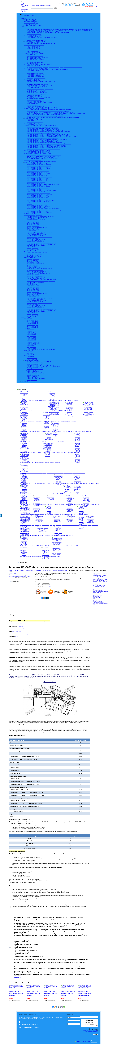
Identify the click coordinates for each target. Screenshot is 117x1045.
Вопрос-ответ (48, 5)
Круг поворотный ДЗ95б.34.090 (35, 241)
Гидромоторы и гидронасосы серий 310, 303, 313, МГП (42, 31)
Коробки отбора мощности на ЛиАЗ (38, 179)
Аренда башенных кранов (35, 372)
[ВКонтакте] (42, 598)
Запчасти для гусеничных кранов (34, 41)
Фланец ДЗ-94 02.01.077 (33, 229)
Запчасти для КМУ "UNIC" (34, 72)
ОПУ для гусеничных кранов (35, 59)
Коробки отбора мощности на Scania (38, 168)
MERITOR (29, 204)
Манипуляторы (29, 350)
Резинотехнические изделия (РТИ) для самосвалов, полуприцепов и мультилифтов (52, 136)
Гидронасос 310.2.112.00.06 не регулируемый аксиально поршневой (68, 993)
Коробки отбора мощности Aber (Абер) (38, 206)
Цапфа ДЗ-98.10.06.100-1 (33, 223)
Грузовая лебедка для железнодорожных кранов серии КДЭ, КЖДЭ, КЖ (48, 111)
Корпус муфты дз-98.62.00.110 (35, 235)
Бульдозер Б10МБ (31, 347)
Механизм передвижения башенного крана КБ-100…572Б (44, 155)
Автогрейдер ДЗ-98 (29, 257)
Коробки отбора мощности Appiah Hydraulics (41, 212)
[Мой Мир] (45, 598)
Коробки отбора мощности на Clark (38, 197)
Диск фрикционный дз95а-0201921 (37, 227)
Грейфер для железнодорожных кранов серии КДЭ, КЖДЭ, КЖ (45, 116)
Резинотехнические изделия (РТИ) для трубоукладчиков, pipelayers (47, 135)
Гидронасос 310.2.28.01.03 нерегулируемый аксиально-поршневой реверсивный (84, 993)
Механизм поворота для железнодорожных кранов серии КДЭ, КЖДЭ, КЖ (49, 109)
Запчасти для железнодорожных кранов (36, 108)
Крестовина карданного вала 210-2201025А (39, 237)
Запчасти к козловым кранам (33, 35)
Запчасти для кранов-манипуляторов (35, 68)
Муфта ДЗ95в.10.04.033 (33, 249)
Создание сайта (94, 1041)
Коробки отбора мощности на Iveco (38, 171)
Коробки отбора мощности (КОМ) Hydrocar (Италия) (43, 184)
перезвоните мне (89, 6)
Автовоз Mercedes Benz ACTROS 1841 (37, 252)
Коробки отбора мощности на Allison (38, 199)
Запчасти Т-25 (31, 120)
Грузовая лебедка (32, 105)
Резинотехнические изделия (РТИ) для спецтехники (40, 125)
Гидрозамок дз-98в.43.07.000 (35, 233)
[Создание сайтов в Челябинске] (82, 1041)
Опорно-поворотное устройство (34, 53)
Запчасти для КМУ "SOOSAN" (35, 76)
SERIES (29, 202)
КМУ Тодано (30, 351)
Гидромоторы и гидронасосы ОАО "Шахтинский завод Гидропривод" (48, 32)
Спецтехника (25, 317)
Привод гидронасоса (33, 80)
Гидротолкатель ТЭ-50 (33, 50)
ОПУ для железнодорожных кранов (37, 57)
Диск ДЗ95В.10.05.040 (32, 228)
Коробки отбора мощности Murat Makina (39, 201)
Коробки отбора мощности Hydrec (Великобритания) (43, 208)
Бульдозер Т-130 (31, 329)
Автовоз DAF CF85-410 (33, 255)
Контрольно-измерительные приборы (38, 97)
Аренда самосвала (33, 375)
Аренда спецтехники (30, 370)
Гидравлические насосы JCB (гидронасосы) (40, 216)
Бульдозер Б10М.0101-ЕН (33, 342)
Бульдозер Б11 (31, 345)
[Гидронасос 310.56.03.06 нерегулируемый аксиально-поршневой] (51, 987)
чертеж (14, 573)
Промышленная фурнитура (32, 160)
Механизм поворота (33, 87)
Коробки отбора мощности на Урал (37, 180)
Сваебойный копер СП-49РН (35, 369)
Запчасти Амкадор (30, 213)
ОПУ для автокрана (33, 54)
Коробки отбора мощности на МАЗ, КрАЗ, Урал (40, 200)
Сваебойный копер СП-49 (34, 364)
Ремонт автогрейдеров (31, 23)
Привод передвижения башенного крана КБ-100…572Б (43, 156)
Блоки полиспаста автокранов (36, 90)
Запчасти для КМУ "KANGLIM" (35, 73)
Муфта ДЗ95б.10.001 (32, 246)
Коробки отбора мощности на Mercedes (39, 164)
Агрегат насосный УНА (34, 34)
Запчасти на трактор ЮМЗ (35, 122)
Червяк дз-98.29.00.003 (33, 226)
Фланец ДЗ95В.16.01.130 (33, 230)
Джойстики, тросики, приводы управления (40, 89)
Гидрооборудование (30, 28)
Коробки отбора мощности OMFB (37, 205)
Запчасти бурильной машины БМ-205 (38, 152)
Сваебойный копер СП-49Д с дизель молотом (40, 361)
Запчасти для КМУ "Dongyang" (36, 74)
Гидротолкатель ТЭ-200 (33, 52)
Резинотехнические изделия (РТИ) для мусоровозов (43, 129)
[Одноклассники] (43, 598)
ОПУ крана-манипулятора (35, 62)
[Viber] (62, 1007)
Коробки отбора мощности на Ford (38, 196)
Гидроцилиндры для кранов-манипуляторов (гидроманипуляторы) (47, 69)
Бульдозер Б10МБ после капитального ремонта (41, 349)
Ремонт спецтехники (30, 21)
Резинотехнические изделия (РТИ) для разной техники (43, 149)
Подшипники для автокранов (36, 98)
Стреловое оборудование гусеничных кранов (41, 43)
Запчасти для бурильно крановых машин (37, 150)
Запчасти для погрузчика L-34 (36, 124)
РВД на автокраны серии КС (35, 106)
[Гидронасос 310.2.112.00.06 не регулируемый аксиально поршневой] (68, 987)
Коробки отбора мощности (32, 162)
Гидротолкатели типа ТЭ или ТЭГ (34, 45)
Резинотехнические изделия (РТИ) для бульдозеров (42, 138)
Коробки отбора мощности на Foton (38, 189)
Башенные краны (32, 358)
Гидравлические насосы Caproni (37, 217)
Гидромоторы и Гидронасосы (33, 215)
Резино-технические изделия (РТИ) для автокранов (42, 127)
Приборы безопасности (34, 100)
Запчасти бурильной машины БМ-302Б (38, 151)
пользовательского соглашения (90, 1030)
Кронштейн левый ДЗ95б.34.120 (36, 239)
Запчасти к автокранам (31, 79)
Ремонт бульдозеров (30, 24)
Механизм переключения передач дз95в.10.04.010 (41, 243)
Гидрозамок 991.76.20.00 (33, 65)
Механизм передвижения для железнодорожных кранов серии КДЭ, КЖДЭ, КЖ (50, 112)
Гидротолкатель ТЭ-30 (33, 48)
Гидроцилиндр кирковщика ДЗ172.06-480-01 (39, 232)
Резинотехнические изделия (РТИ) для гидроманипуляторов (45, 130)
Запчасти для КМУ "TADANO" (35, 70)
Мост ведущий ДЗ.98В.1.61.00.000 (36, 245)
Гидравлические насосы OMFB (36, 219)
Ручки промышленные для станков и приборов (41, 161)
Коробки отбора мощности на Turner (38, 186)
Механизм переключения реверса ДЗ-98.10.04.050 (41, 244)
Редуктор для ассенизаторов (36, 191)
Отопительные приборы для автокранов (39, 83)
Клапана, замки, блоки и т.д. (35, 101)
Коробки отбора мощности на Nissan (38, 193)
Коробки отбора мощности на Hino (37, 172)
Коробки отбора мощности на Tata (37, 185)
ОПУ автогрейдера (32, 63)
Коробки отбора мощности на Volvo (38, 167)
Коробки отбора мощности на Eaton (38, 169)
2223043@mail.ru (52, 587)
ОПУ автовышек (32, 61)
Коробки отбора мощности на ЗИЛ (37, 178)
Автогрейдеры (28, 318)
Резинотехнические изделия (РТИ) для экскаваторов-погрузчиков (47, 139)
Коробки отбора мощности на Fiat (37, 188)
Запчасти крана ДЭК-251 (34, 42)
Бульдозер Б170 (31, 332)
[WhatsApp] (64, 1007)
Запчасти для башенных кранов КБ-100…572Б (37, 153)
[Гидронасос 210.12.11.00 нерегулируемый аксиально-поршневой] (33, 987)
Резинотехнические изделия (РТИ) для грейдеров (42, 141)
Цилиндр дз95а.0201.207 (33, 224)
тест (25, 251)
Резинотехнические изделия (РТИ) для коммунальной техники (46, 145)
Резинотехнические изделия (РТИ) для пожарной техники (44, 147)
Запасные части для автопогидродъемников (38, 64)
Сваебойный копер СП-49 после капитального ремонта (44, 366)
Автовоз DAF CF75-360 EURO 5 (35, 254)
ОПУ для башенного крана (35, 56)
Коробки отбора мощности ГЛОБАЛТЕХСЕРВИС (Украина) (44, 210)
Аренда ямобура (32, 380)
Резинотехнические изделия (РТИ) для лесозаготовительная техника (48, 131)
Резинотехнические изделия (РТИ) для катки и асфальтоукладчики (47, 134)
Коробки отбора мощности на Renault (39, 166)
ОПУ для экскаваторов (34, 58)
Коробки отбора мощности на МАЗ (37, 211)
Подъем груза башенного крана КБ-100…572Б (40, 157)
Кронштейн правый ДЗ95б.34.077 (36, 240)
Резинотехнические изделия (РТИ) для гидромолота (43, 133)
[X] (46, 598)
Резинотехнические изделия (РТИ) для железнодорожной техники (47, 146)
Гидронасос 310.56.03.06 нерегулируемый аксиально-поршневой (50, 993)
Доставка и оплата (30, 15)
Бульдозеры (27, 328)
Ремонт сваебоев (29, 20)
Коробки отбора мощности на (36, 182)
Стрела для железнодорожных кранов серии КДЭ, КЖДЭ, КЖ (45, 114)
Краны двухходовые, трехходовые (37, 84)
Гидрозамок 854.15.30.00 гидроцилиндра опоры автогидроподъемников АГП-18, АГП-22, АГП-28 (54, 67)
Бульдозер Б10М (31, 333)
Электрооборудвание (33, 95)
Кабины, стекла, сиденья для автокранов (39, 102)
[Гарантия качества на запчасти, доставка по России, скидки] (54, 593)
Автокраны (30, 356)
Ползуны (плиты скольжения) (36, 91)
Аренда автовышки (33, 371)
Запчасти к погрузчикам (31, 123)
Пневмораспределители (34, 96)
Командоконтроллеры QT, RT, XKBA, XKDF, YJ (37, 39)
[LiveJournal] (48, 598)
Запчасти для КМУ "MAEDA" (35, 75)
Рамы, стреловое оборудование (36, 94)
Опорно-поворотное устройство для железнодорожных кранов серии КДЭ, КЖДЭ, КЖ (53, 117)
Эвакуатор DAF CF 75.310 (34, 256)
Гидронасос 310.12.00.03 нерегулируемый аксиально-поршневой (16, 993)
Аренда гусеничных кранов (35, 373)
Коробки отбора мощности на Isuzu (38, 174)
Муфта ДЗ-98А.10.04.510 (33, 250)
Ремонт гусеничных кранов (32, 25)
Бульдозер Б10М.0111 (32, 344)
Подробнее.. (17, 977)
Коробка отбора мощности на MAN (37, 195)
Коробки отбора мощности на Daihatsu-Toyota (41, 190)
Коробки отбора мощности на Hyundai (39, 173)
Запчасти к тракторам (31, 118)
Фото (10, 573)
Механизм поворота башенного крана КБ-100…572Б (42, 158)
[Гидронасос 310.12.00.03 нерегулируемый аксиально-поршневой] (50, 716)
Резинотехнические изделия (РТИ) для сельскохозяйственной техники (49, 144)
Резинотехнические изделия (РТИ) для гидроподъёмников (45, 142)
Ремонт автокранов (30, 19)
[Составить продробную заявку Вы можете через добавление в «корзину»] (1, 515)
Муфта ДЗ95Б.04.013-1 (32, 248)
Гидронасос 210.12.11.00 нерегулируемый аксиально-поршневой (33, 993)
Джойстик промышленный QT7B (37, 40)
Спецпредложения (35, 5)
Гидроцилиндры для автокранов (37, 92)
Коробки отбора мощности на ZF (37, 163)
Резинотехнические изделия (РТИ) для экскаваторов (43, 140)
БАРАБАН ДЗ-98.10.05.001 (33, 222)
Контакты (24, 381)
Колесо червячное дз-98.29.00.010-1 (36, 234)
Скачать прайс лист (30, 17)
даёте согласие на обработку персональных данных (91, 1032)
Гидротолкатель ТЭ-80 (33, 51)
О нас (23, 14)
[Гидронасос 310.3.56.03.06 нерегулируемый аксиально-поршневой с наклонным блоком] (21, 576)
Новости (42, 5)
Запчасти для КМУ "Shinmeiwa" (36, 78)
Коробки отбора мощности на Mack (38, 175)
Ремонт (23, 18)
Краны (26, 355)
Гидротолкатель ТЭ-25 (33, 47)
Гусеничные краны (32, 359)
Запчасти (24, 26)
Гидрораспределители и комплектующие (39, 85)
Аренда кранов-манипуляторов (36, 378)
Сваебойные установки (31, 360)
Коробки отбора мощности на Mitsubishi (39, 177)
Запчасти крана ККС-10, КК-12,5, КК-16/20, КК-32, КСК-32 (42, 37)
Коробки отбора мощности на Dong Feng (39, 194)
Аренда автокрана (32, 376)
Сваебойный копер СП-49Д (35, 362)
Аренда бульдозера (32, 377)
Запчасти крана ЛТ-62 (33, 36)
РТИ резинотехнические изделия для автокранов (42, 107)
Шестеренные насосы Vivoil (35, 218)
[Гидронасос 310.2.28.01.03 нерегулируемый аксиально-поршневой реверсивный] (85, 987)
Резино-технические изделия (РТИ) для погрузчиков (43, 128)
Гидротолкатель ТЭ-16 (33, 46)
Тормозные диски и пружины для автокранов (41, 81)
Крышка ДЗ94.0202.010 (33, 238)
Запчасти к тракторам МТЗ (35, 119)
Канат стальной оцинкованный (37, 86)
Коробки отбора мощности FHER (37, 207)
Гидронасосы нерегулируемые (60, 570)
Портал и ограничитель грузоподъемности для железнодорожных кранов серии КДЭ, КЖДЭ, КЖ (56, 113)
